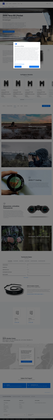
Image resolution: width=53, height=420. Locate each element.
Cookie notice (17, 64)
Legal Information (21, 64)
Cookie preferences (18, 66)
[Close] (39, 43)
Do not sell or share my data (34, 66)
